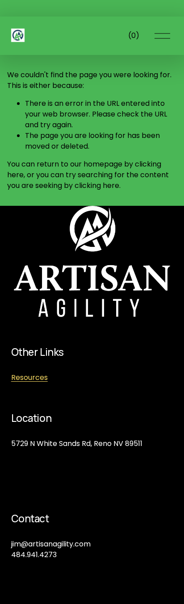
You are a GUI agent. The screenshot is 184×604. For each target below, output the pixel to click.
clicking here (97, 185)
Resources (29, 377)
